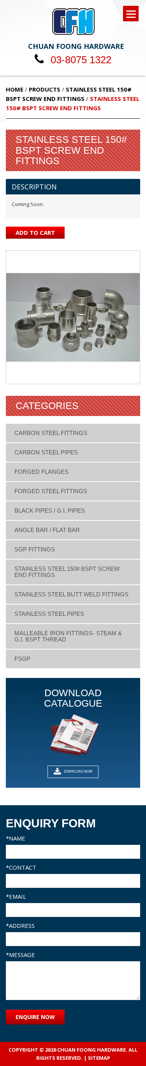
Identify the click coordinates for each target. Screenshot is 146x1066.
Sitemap (99, 1057)
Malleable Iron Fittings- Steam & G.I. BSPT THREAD (68, 636)
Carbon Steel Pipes (46, 452)
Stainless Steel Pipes (49, 613)
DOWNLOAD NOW (77, 771)
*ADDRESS (20, 925)
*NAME (15, 838)
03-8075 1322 (79, 60)
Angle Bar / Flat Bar (47, 530)
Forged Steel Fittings (50, 491)
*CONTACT (21, 867)
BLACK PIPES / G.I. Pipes (49, 510)
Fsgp (22, 658)
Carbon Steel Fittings (50, 433)
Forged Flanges (41, 471)
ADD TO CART (35, 232)
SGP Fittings (34, 549)
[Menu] (131, 13)
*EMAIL (16, 896)
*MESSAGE (20, 955)
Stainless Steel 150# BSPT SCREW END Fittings (67, 571)
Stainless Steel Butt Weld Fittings (71, 594)
